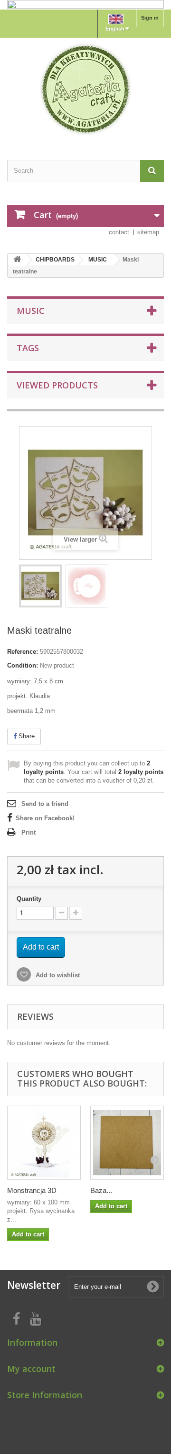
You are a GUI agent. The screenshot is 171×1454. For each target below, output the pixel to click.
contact (119, 232)
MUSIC (97, 259)
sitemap (148, 232)
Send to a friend (44, 803)
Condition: (22, 665)
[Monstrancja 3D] (44, 1143)
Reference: (22, 651)
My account (31, 1368)
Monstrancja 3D (32, 1190)
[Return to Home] (17, 260)
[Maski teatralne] (40, 586)
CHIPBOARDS (55, 259)
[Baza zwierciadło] (127, 1143)
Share (26, 736)
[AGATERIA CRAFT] (85, 89)
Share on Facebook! (45, 818)
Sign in (150, 18)
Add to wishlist (57, 975)
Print (28, 832)
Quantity (29, 898)
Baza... (101, 1190)
